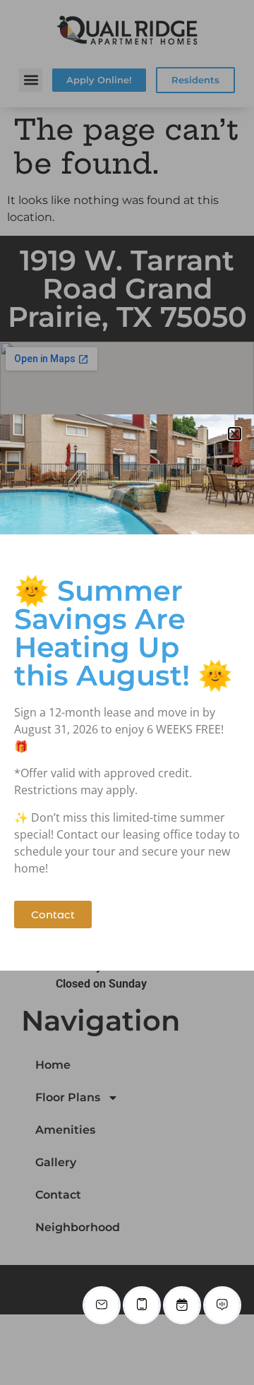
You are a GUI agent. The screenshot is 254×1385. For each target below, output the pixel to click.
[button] (234, 433)
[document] (127, 692)
